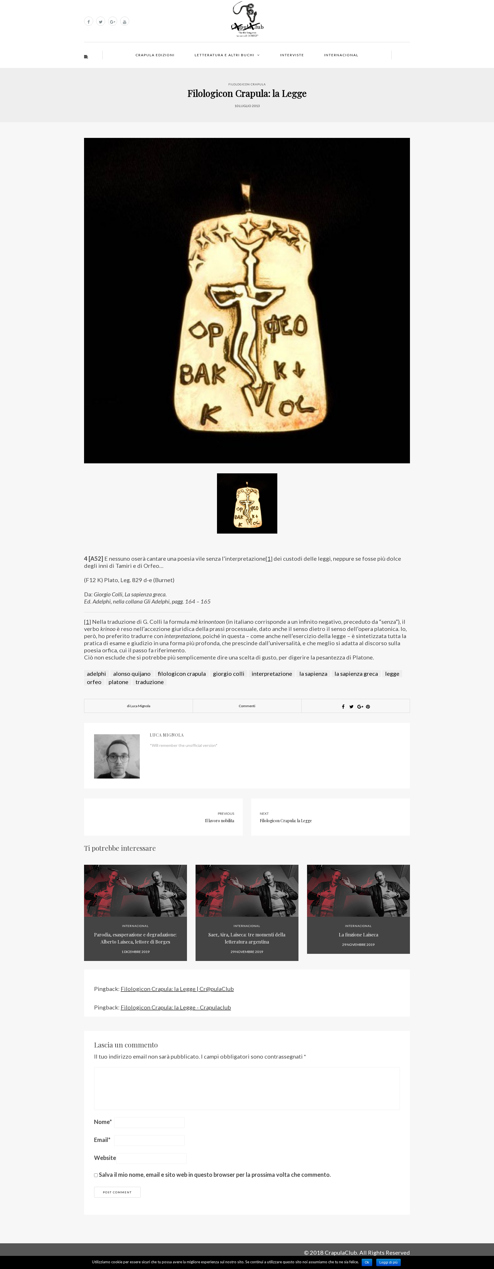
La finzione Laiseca (358, 935)
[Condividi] (343, 706)
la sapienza (313, 673)
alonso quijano (132, 673)
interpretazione (272, 673)
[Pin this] (368, 706)
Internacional (341, 55)
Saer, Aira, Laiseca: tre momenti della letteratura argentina (246, 938)
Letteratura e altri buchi (224, 55)
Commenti (247, 706)
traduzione (150, 681)
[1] (269, 558)
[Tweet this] (351, 706)
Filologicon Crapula (247, 84)
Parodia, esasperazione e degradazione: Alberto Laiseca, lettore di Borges (135, 938)
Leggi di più (388, 1262)
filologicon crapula (182, 673)
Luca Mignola (167, 735)
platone (118, 681)
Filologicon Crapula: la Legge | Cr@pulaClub (177, 988)
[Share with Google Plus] (359, 706)
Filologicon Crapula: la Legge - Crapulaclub (176, 1007)
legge (392, 673)
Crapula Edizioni (155, 55)
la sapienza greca (356, 673)
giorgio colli (228, 673)
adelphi (96, 673)
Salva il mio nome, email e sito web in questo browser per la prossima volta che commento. (215, 1174)
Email (102, 1139)
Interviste (292, 55)
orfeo (94, 681)
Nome (103, 1121)
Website (105, 1157)
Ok (367, 1262)
